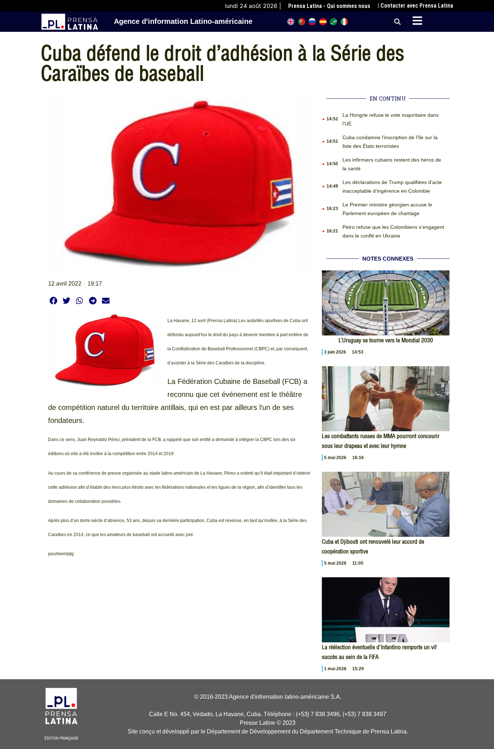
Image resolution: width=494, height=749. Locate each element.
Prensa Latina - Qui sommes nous (329, 6)
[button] (398, 22)
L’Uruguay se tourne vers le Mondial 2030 (385, 340)
